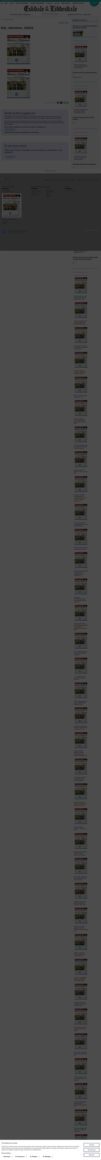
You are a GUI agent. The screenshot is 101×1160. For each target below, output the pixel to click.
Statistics (34, 1156)
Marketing (48, 1156)
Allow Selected (92, 1149)
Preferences (21, 1156)
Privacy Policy (6, 1153)
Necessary (7, 1156)
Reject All (91, 1154)
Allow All (91, 1145)
